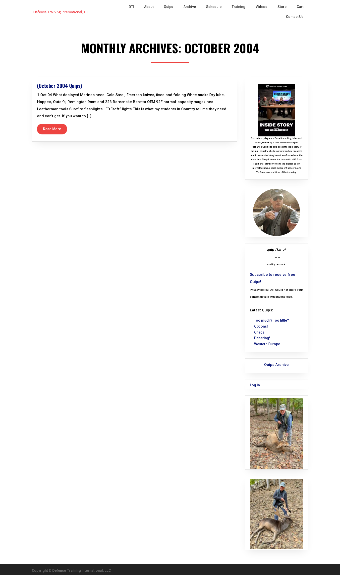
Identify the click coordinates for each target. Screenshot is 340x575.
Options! (261, 326)
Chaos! (260, 332)
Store (282, 7)
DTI (131, 7)
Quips (168, 7)
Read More (52, 129)
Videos (261, 7)
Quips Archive (276, 364)
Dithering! (262, 338)
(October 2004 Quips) (59, 85)
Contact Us (294, 17)
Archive (189, 7)
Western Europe (267, 344)
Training (238, 7)
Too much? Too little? (271, 320)
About (149, 7)
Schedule (214, 7)
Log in (255, 385)
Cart (300, 7)
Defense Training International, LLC (81, 571)
